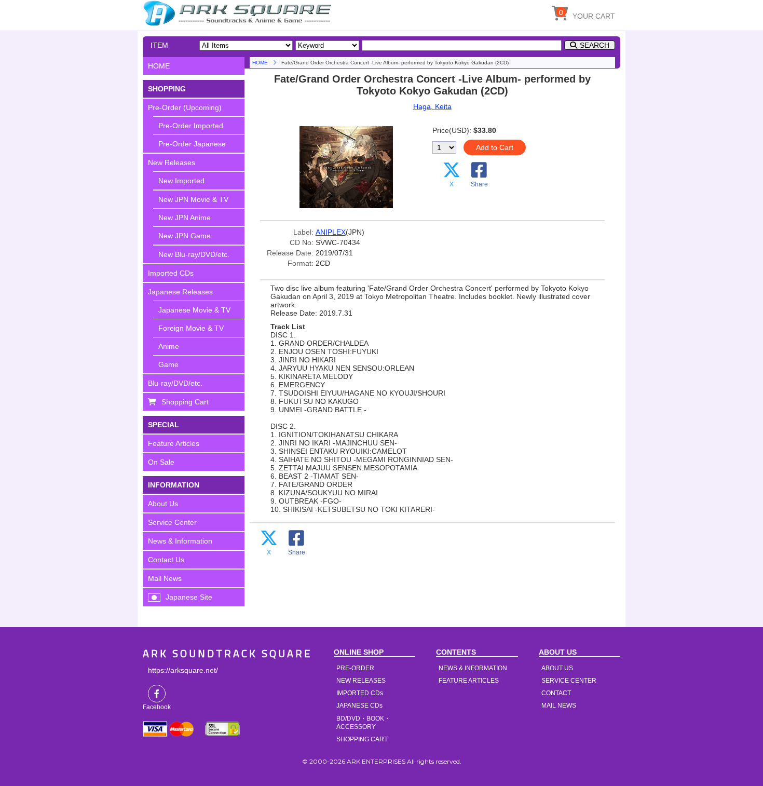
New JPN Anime (184, 217)
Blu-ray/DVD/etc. (175, 383)
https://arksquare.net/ (183, 670)
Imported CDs (171, 273)
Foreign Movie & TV (191, 328)
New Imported (181, 181)
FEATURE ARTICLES (469, 680)
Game (168, 364)
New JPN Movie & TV (193, 199)
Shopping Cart (185, 402)
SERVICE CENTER (568, 680)
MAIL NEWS (558, 705)
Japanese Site (189, 597)
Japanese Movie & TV (194, 310)
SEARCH (594, 45)
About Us (163, 503)
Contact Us (166, 559)
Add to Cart (494, 147)
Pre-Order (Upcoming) (185, 107)
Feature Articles (173, 443)
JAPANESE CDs (359, 705)
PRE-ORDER (355, 668)
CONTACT (556, 693)
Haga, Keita (432, 106)
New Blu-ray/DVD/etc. (193, 254)
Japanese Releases (180, 292)
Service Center (172, 522)
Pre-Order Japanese (192, 144)
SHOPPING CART (362, 739)
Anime (168, 346)
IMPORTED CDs (359, 693)
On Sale (161, 462)
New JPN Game (184, 236)
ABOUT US (557, 668)
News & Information (180, 541)
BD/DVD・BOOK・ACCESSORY (363, 722)
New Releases (171, 162)
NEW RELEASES (361, 680)
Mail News (165, 578)
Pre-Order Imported (190, 125)
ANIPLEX (331, 232)
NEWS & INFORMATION (473, 668)
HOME (239, 13)
